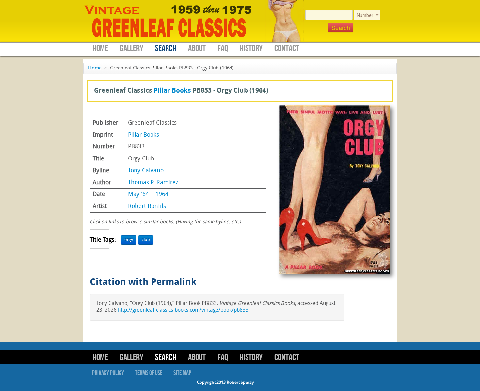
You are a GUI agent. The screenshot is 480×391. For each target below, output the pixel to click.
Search (165, 48)
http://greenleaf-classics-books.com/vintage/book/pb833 (183, 310)
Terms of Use (148, 373)
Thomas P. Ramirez (153, 183)
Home (100, 48)
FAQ (222, 48)
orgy (128, 240)
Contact (286, 48)
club (146, 240)
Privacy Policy (108, 373)
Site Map (182, 373)
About (197, 48)
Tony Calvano (146, 171)
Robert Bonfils (147, 206)
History (251, 48)
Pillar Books (165, 68)
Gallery (131, 48)
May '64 (138, 194)
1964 (161, 194)
